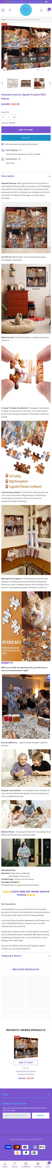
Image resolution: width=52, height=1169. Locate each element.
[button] (43, 70)
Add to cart (26, 129)
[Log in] (41, 10)
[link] (13, 1013)
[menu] (3, 10)
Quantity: (5, 112)
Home (3, 20)
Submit (41, 1115)
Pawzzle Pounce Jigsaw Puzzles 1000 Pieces (26, 1072)
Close (50, 2)
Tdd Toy (26, 1068)
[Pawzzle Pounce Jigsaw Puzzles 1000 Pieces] (26, 1048)
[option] (26, 48)
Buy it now (26, 138)
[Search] (10, 10)
